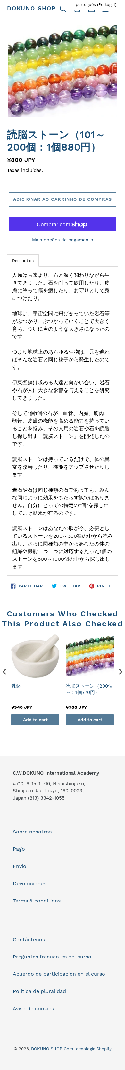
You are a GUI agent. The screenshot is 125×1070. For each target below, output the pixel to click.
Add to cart (35, 719)
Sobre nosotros (32, 832)
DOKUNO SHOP (31, 8)
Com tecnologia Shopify (88, 1048)
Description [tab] (23, 260)
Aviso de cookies (33, 1008)
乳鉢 (16, 686)
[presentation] (4, 671)
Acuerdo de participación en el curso (59, 974)
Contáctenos (29, 939)
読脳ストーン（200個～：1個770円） (89, 689)
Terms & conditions (37, 901)
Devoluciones (29, 883)
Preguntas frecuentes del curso (52, 957)
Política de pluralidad (39, 991)
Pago (19, 849)
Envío (19, 866)
